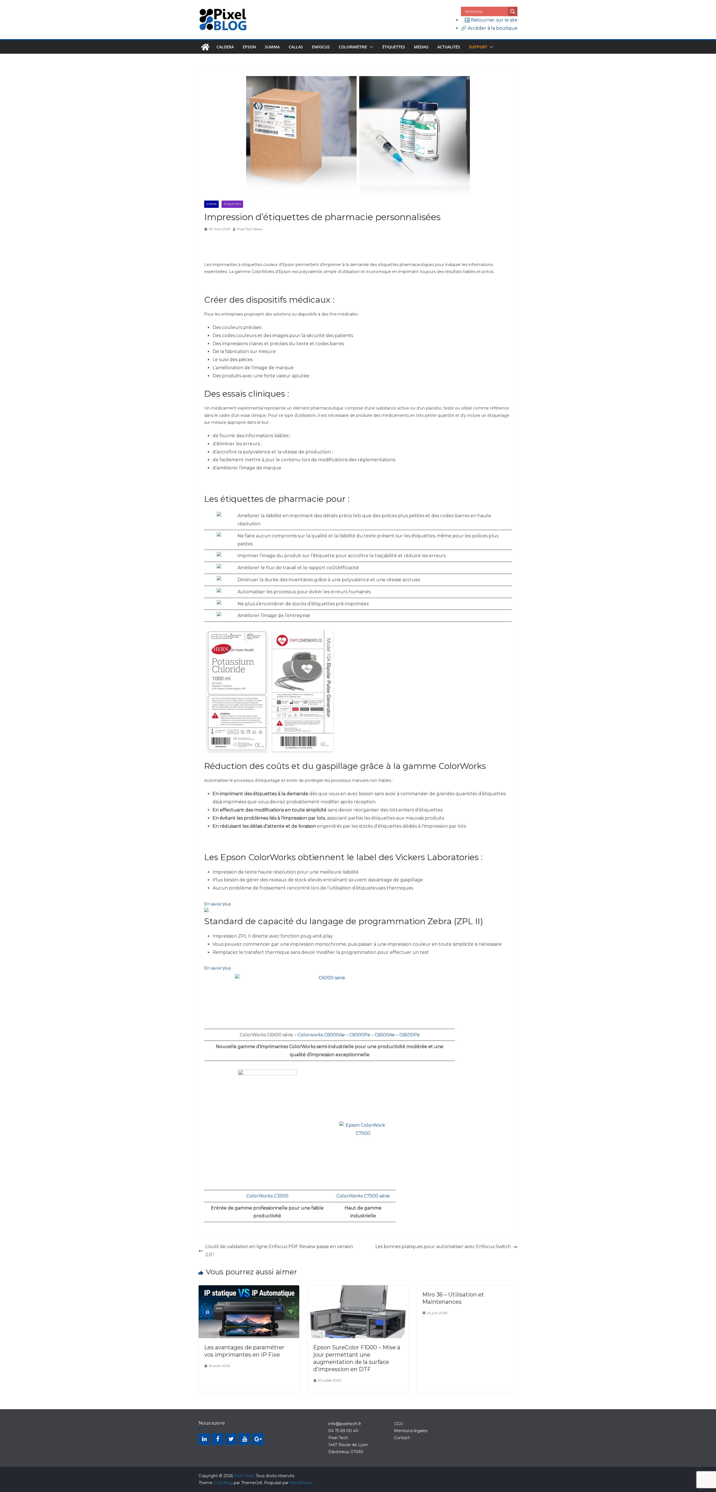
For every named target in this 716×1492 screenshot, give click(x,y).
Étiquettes (393, 47)
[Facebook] (217, 1439)
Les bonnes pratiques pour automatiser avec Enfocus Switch (443, 1246)
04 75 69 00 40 (343, 1430)
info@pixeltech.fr (344, 1423)
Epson (249, 47)
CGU (398, 1423)
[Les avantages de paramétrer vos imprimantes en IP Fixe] (249, 1289)
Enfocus (321, 47)
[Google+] (257, 1439)
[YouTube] (244, 1439)
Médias (421, 47)
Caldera (225, 47)
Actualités (448, 47)
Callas (296, 47)
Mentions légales (410, 1430)
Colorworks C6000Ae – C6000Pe (334, 1034)
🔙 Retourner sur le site (490, 20)
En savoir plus (217, 904)
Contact (402, 1437)
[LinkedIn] (204, 1439)
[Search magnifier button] (512, 11)
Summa (272, 47)
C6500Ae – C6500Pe (397, 1034)
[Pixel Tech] (205, 47)
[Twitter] (231, 1439)
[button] (370, 47)
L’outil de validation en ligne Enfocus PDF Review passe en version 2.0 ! (279, 1250)
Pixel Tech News (249, 229)
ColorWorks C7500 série (363, 1196)
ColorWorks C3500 (267, 1196)
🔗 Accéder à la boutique (489, 28)
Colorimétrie (353, 47)
